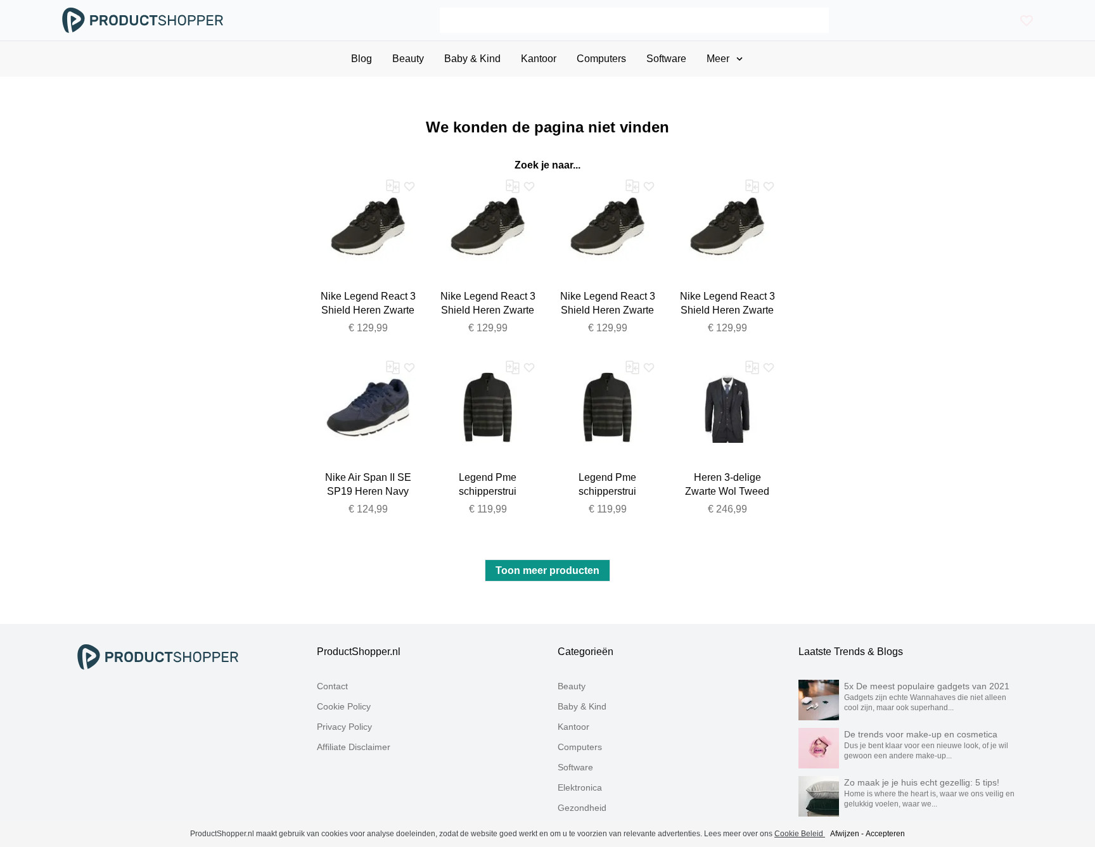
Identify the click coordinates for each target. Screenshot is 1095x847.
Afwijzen (844, 833)
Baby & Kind (582, 706)
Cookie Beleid (799, 833)
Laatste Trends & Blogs (850, 651)
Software (575, 767)
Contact (332, 686)
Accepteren (885, 833)
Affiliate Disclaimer (353, 747)
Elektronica (580, 787)
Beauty (572, 686)
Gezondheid (582, 808)
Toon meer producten (547, 570)
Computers (580, 747)
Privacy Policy (344, 727)
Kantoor (573, 727)
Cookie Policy (344, 706)
